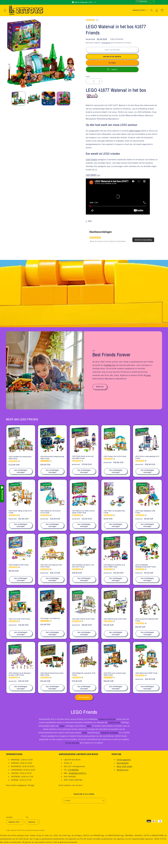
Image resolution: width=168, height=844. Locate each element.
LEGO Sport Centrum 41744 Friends (83, 619)
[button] (5, 10)
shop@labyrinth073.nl (77, 773)
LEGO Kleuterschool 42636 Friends (146, 673)
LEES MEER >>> (93, 174)
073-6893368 (73, 770)
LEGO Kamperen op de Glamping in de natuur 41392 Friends (20, 674)
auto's (89, 726)
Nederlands (142, 1)
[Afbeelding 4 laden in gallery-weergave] (63, 98)
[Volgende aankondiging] (163, 2)
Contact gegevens (124, 759)
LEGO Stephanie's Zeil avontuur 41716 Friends (50, 512)
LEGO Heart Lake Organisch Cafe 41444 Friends (51, 566)
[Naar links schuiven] (8, 98)
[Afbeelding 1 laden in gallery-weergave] (18, 98)
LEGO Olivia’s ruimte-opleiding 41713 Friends (147, 457)
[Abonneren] (102, 800)
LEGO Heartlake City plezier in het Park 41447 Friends (83, 566)
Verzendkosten (105, 43)
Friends (148, 375)
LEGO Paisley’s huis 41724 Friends (115, 456)
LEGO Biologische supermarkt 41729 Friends (83, 674)
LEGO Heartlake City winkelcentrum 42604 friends (20, 458)
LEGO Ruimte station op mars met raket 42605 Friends (83, 457)
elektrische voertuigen (109, 732)
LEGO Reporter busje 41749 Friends (115, 619)
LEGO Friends (134, 130)
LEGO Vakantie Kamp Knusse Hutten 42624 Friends (51, 674)
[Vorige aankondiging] (4, 2)
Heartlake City (109, 365)
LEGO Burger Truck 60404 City (50, 618)
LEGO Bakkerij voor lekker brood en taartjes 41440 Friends (83, 512)
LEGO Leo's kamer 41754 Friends (19, 619)
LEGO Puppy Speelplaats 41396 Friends (145, 512)
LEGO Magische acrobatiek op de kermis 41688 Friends (114, 566)
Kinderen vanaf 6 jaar (107, 719)
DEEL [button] (90, 221)
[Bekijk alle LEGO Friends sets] (92, 97)
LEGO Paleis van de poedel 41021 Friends (114, 512)
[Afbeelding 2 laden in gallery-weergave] (33, 98)
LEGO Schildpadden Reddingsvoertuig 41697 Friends (145, 566)
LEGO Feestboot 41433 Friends (19, 565)
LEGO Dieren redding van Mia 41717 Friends (20, 512)
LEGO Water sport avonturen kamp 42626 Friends (115, 674)
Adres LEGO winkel (124, 766)
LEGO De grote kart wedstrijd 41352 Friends (146, 620)
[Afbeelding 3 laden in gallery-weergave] (48, 98)
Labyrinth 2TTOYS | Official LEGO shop (22, 830)
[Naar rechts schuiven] (73, 98)
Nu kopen (112, 62)
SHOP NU (100, 386)
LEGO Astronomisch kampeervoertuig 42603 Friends (52, 457)
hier (32, 785)
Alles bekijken (84, 697)
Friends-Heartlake (72, 742)
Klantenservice (122, 770)
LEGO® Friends (114, 722)
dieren (61, 726)
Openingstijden (123, 763)
